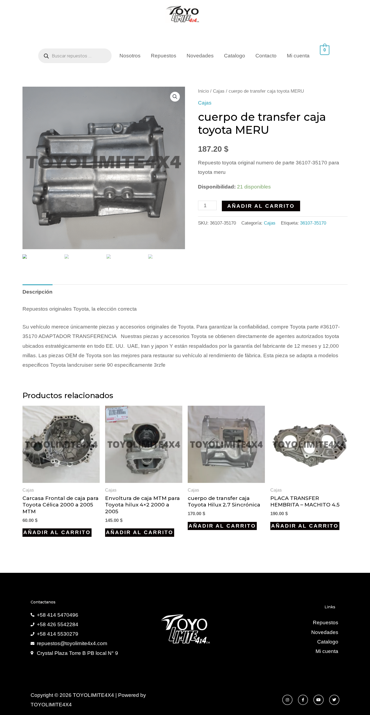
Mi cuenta (298, 55)
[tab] (37, 291)
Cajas (219, 91)
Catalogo (234, 55)
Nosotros (130, 55)
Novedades (200, 55)
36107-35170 (313, 223)
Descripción (37, 292)
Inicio (203, 91)
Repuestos (163, 55)
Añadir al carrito (261, 206)
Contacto (266, 55)
